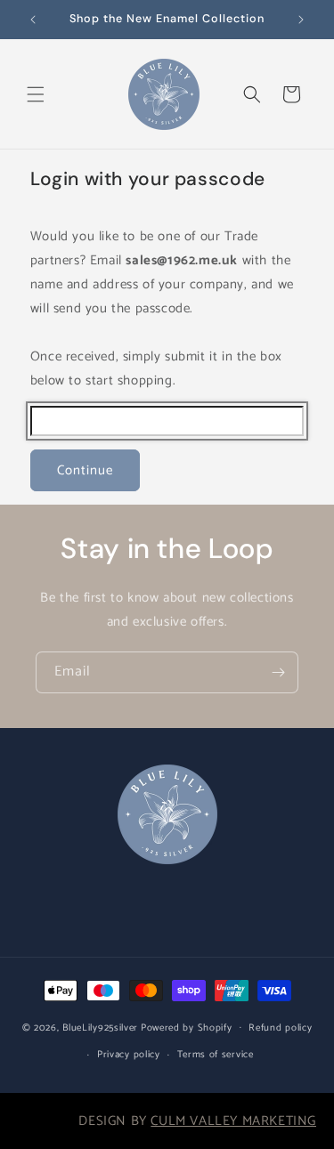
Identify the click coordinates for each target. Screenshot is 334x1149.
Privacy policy (128, 1055)
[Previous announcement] (33, 19)
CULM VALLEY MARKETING (233, 1121)
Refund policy (280, 1028)
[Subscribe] (277, 672)
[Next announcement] (301, 19)
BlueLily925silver (100, 1027)
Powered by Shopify (186, 1027)
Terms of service (215, 1055)
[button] (35, 94)
